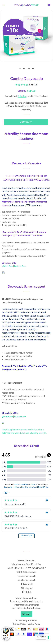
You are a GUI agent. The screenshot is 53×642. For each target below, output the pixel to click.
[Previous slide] (20, 68)
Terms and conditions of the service (26, 601)
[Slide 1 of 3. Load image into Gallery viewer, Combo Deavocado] (24, 68)
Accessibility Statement (26, 620)
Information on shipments (26, 604)
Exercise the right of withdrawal (26, 608)
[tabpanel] (26, 36)
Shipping (22, 96)
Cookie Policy (34, 624)
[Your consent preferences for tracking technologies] (48, 637)
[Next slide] (33, 68)
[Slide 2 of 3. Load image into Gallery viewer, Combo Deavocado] (26, 68)
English (25, 614)
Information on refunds (26, 598)
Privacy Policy (19, 624)
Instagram (28, 588)
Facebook (28, 584)
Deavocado (30, 572)
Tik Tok (27, 592)
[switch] (5, 638)
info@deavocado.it (27, 580)
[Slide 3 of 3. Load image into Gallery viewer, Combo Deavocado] (29, 68)
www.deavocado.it (27, 576)
